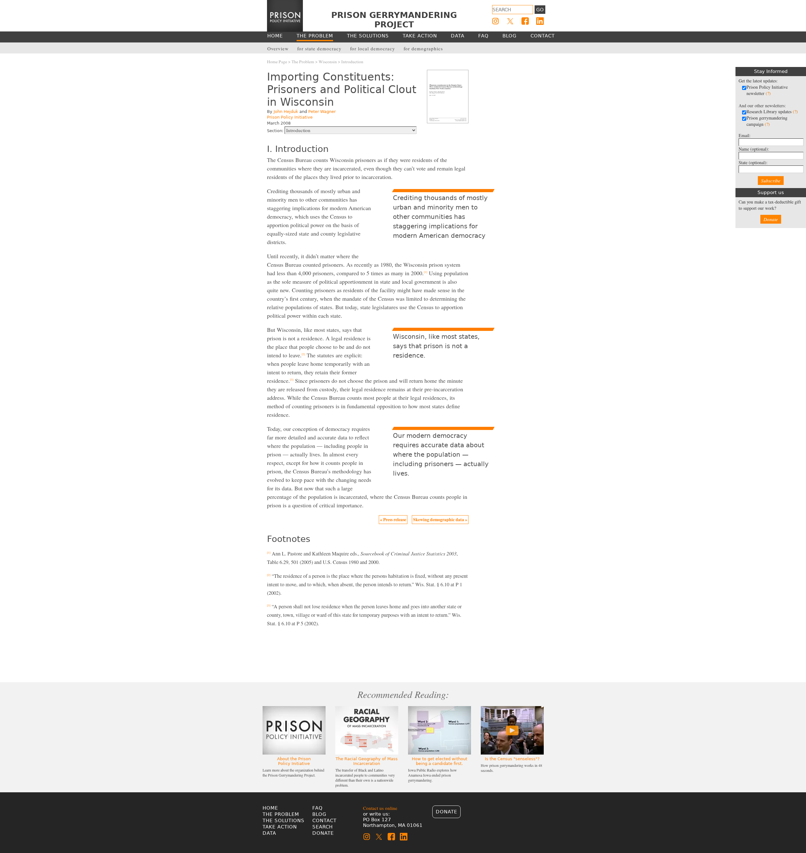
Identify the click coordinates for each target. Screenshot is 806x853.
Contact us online (380, 808)
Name (754, 149)
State (753, 162)
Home (270, 808)
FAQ (317, 808)
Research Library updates (772, 111)
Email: (745, 135)
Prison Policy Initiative (290, 117)
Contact (324, 820)
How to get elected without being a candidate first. (439, 761)
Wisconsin (328, 61)
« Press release (393, 519)
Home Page (277, 61)
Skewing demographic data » (440, 519)
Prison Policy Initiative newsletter (767, 90)
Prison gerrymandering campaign (766, 121)
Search (322, 827)
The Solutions (283, 820)
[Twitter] (510, 21)
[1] (425, 272)
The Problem (303, 61)
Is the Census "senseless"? (512, 758)
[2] (303, 354)
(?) (768, 93)
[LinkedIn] (540, 21)
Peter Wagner (322, 111)
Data (269, 833)
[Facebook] (525, 21)
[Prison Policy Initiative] (285, 16)
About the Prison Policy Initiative (294, 761)
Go (540, 10)
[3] (291, 380)
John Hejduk (286, 111)
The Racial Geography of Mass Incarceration (367, 761)
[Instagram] (495, 21)
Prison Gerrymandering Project (394, 19)
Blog (319, 814)
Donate (770, 219)
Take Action (280, 827)
